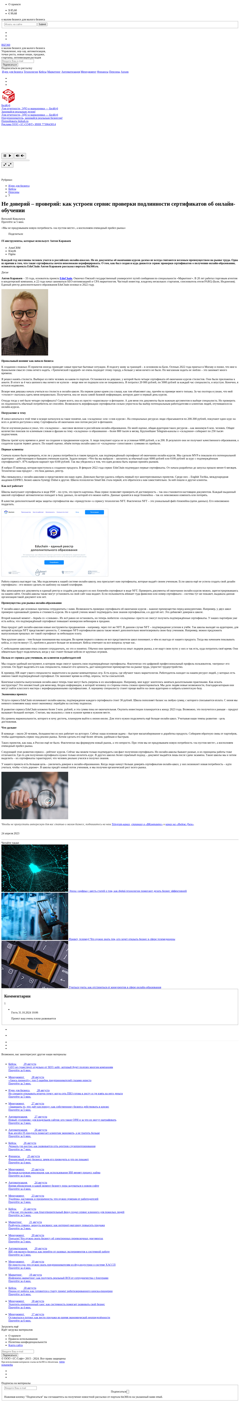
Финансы (102, 71)
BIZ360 (5, 44)
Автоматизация (70, 71)
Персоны (114, 71)
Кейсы (43, 71)
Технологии (31, 71)
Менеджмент (88, 71)
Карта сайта (15, 1345)
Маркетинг (54, 71)
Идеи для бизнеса (12, 71)
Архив (125, 71)
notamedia (7, 1364)
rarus (62, 1361)
